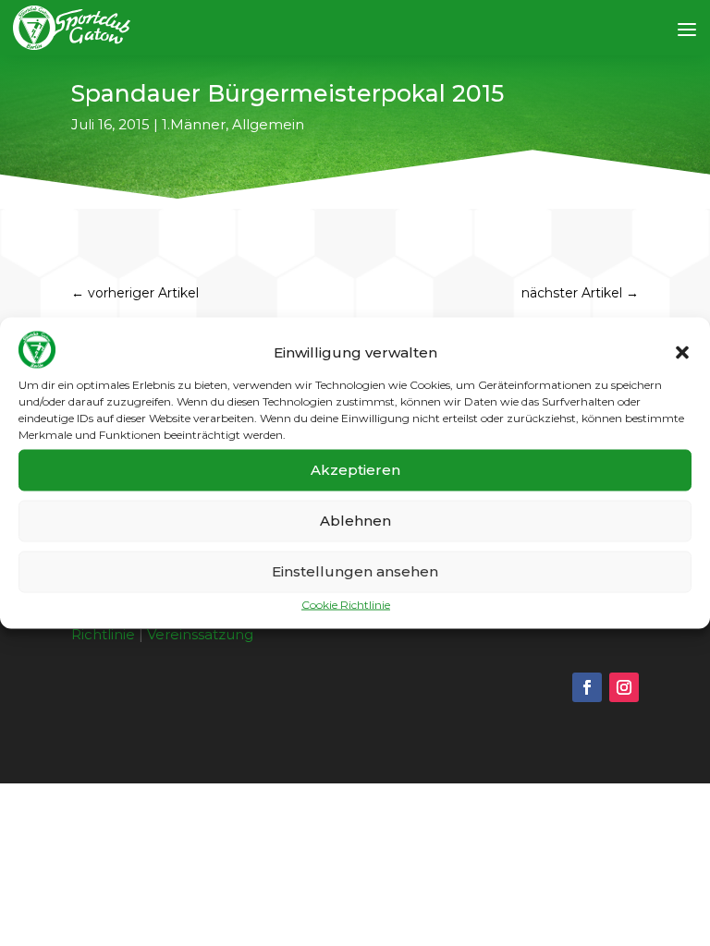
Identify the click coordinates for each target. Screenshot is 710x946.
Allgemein (268, 124)
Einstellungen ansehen (355, 571)
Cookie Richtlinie (345, 604)
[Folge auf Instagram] (624, 687)
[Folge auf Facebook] (587, 687)
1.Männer (194, 124)
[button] (682, 353)
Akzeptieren (355, 470)
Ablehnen (355, 520)
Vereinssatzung (200, 634)
